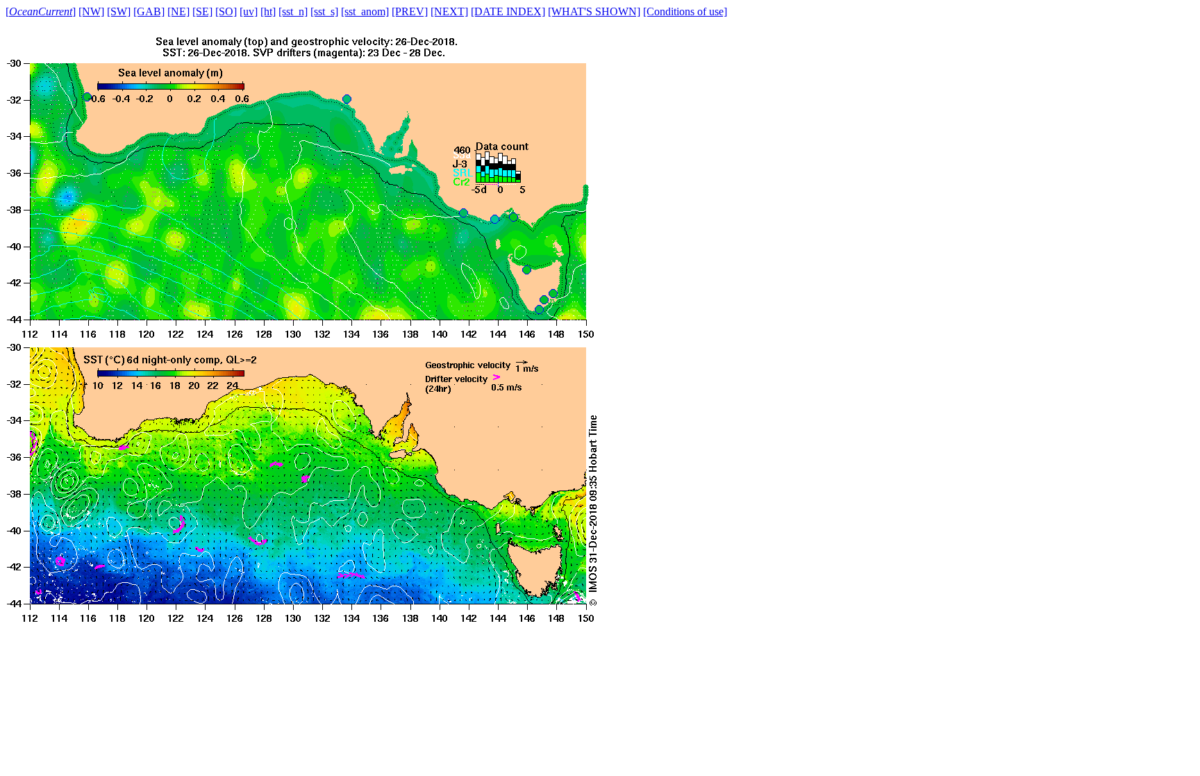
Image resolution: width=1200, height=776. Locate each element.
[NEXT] (449, 11)
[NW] (91, 11)
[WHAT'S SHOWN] (594, 11)
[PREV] (410, 11)
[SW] (119, 11)
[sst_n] (293, 11)
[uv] (249, 11)
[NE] (178, 11)
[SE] (202, 11)
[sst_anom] (365, 11)
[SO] (226, 11)
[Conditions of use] (685, 11)
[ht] (268, 11)
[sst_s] (324, 11)
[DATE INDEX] (508, 11)
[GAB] (149, 11)
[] (41, 11)
